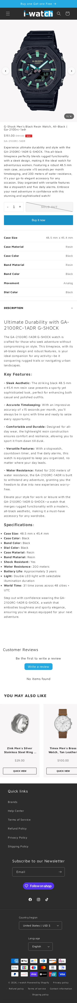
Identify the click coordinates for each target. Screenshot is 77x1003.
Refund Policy (17, 828)
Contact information (61, 988)
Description (13, 307)
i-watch (22, 982)
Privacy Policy (17, 837)
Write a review (38, 666)
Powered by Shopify (38, 982)
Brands (12, 802)
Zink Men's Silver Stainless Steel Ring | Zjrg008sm (19, 750)
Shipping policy (40, 994)
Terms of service (37, 988)
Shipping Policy (18, 846)
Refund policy (16, 988)
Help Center (16, 810)
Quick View (19, 771)
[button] (8, 13)
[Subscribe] (60, 871)
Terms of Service (19, 819)
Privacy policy (61, 982)
